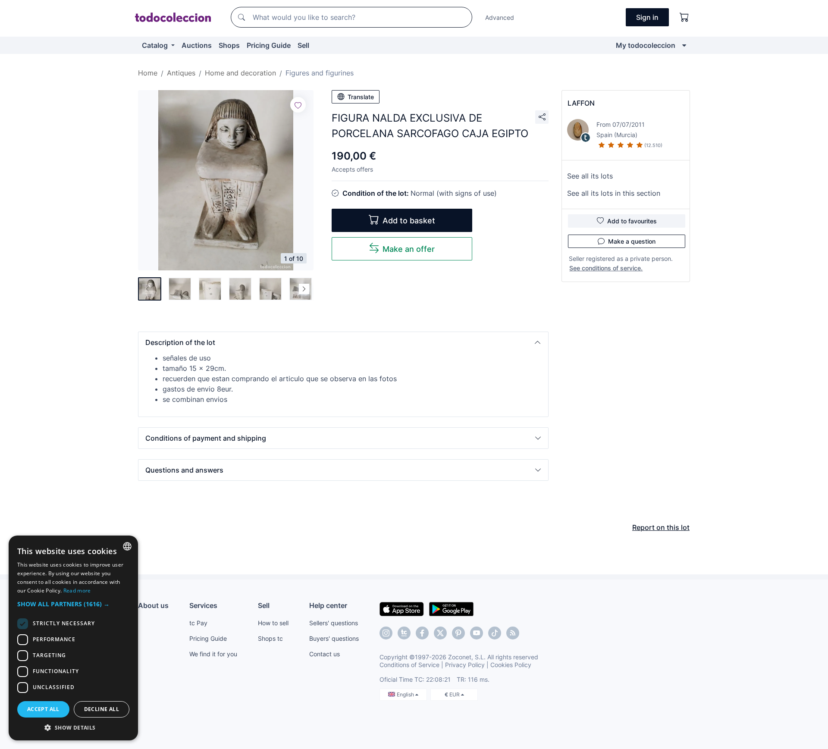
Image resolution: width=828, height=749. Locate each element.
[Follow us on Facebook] (422, 633)
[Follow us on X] (440, 633)
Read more (77, 590)
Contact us (324, 654)
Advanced (499, 17)
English (406, 694)
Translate (361, 96)
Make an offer (409, 249)
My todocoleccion (645, 45)
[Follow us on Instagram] (386, 633)
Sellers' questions (333, 623)
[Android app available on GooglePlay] (451, 608)
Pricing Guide (269, 45)
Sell (303, 45)
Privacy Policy (465, 664)
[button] (343, 342)
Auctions (197, 45)
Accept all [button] (43, 709)
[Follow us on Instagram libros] (404, 633)
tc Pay (198, 623)
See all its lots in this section (613, 193)
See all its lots (590, 176)
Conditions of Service (409, 664)
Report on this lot (661, 527)
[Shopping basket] (684, 17)
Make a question (632, 241)
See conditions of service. (606, 268)
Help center (328, 605)
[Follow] (298, 105)
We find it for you (213, 654)
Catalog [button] (155, 45)
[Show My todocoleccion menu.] (684, 45)
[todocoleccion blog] (512, 633)
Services (203, 605)
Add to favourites (632, 221)
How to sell (273, 623)
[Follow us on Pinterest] (458, 633)
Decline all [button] (101, 709)
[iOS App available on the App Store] (402, 608)
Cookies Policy (510, 664)
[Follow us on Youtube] (476, 633)
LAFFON (581, 103)
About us (153, 605)
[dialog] (73, 638)
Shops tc (270, 638)
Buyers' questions (334, 638)
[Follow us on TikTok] (494, 633)
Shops (229, 45)
